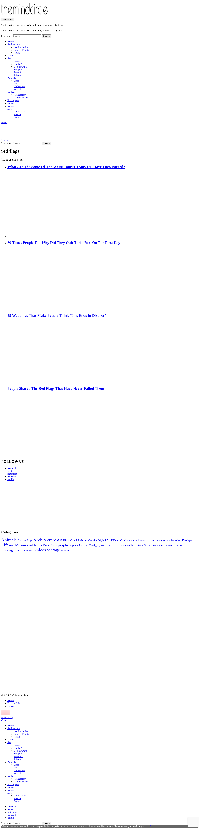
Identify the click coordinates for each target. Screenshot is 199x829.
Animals (11, 78)
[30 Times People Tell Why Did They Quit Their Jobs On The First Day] (102, 279)
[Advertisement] (30, 505)
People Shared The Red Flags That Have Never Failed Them (55, 388)
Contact (11, 706)
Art (9, 58)
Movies (11, 55)
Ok (151, 826)
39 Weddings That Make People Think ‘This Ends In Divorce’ (56, 315)
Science (17, 114)
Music (29, 546)
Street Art (18, 72)
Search (46, 36)
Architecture (13, 44)
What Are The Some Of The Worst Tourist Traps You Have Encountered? (66, 167)
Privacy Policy (14, 703)
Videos (10, 106)
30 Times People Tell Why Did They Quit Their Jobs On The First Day (63, 243)
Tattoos (17, 75)
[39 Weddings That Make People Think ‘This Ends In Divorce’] (102, 352)
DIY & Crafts (20, 66)
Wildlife (17, 89)
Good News (20, 111)
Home (10, 41)
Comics (17, 61)
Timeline (169, 546)
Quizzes (102, 546)
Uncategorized (11, 550)
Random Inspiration (113, 546)
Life (9, 108)
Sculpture (18, 69)
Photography (13, 100)
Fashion (133, 540)
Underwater (19, 86)
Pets (16, 83)
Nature (10, 103)
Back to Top (7, 717)
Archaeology (20, 94)
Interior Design (21, 47)
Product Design (21, 50)
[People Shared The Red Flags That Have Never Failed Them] (102, 425)
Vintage (11, 92)
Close (4, 720)
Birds (16, 80)
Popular (73, 545)
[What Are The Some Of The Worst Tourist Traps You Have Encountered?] (102, 203)
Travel (178, 545)
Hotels (17, 52)
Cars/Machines (21, 97)
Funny (17, 117)
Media (11, 546)
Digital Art (19, 64)
